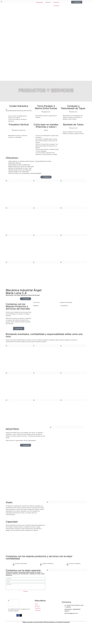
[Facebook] (17, 615)
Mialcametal (39, 2)
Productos (56, 2)
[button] (35, 112)
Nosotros (48, 2)
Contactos (56, 5)
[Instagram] (20, 615)
